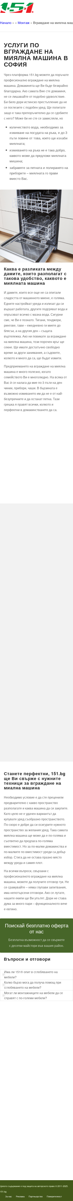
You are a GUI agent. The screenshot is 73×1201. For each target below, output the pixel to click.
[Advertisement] (36, 455)
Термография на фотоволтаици (28, 1155)
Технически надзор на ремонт (27, 1026)
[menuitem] (8, 1196)
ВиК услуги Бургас (21, 1058)
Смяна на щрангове (21, 1045)
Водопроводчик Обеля (23, 1117)
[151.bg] (29, 8)
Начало (5, 22)
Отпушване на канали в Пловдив (29, 1161)
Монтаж (23, 22)
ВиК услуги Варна (20, 1083)
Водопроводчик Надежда (25, 1130)
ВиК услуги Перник (21, 1064)
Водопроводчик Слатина (24, 1142)
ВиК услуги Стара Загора (25, 1076)
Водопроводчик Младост (24, 1123)
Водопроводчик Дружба (24, 1105)
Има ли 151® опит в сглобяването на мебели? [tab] (31, 974)
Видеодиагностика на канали (27, 1032)
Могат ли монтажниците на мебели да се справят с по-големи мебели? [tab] (33, 995)
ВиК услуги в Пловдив (23, 1070)
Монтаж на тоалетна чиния (25, 1051)
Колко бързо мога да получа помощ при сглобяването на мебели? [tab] (32, 985)
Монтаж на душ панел (23, 1038)
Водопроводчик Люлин (23, 1111)
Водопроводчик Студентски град (29, 1149)
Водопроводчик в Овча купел (27, 1136)
